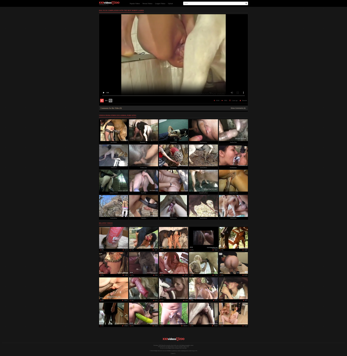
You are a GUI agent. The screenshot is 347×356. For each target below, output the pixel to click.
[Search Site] (246, 3)
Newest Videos (147, 3)
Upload (170, 3)
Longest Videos (160, 3)
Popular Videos (135, 3)
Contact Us (173, 353)
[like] (102, 100)
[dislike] (110, 100)
